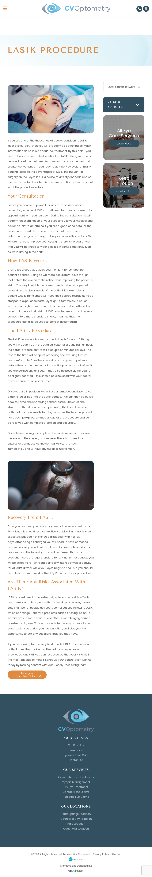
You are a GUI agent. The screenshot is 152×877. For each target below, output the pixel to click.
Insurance (76, 750)
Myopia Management (76, 782)
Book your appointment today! (27, 675)
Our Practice (76, 745)
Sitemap (116, 854)
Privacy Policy (101, 854)
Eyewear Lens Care (76, 755)
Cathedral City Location (76, 818)
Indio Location (76, 823)
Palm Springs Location (76, 814)
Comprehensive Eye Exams (76, 777)
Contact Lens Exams (76, 792)
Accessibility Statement (76, 854)
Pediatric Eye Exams (76, 796)
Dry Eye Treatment (76, 787)
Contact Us (123, 191)
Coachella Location (76, 828)
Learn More (124, 143)
